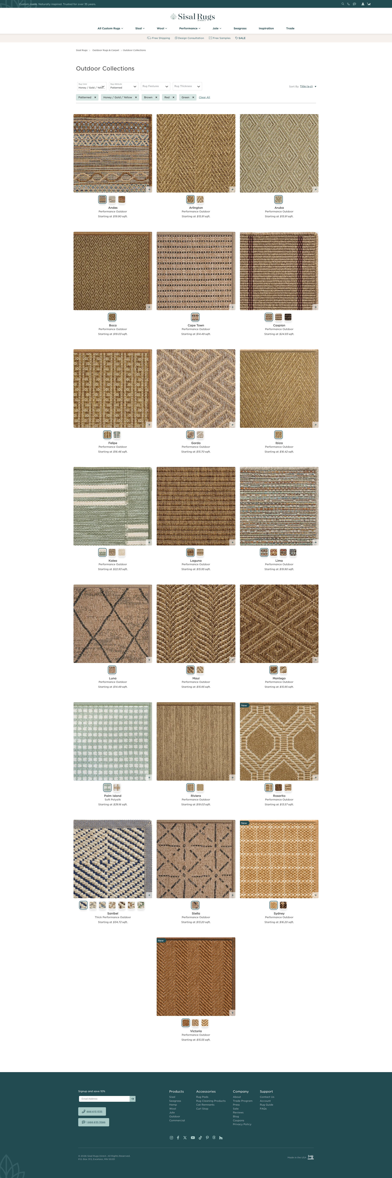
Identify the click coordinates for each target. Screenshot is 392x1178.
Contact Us (267, 1096)
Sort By (294, 86)
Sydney (279, 913)
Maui (196, 678)
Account (265, 1100)
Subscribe (133, 1099)
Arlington (196, 207)
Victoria (196, 1031)
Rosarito (279, 795)
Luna (113, 678)
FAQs (263, 1108)
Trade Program (243, 1100)
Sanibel (112, 913)
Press (236, 1104)
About (237, 1096)
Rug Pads (202, 1096)
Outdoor (174, 1116)
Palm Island (112, 795)
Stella (196, 913)
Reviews (238, 1112)
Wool (172, 1108)
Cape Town (196, 325)
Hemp (173, 1104)
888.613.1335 (349, 5)
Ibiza (279, 443)
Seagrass (175, 1100)
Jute (172, 1112)
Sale (236, 1108)
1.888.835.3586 (355, 5)
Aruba (279, 207)
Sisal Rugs (81, 50)
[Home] (192, 17)
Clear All (204, 97)
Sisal (172, 1096)
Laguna (196, 560)
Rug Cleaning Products (211, 1100)
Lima (279, 560)
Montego (279, 678)
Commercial (177, 1120)
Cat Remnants (205, 1104)
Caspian (279, 325)
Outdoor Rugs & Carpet (105, 50)
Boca (113, 325)
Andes (112, 207)
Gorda (196, 443)
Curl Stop (202, 1108)
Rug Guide (266, 1104)
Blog (236, 1116)
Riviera (196, 795)
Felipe (112, 443)
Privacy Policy (242, 1124)
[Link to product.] (113, 153)
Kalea (113, 560)
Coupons (238, 1120)
